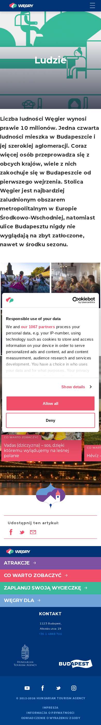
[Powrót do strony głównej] (21, 5)
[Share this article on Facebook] (11, 532)
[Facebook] (42, 688)
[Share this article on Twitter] (22, 532)
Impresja (50, 707)
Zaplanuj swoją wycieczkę (43, 588)
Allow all (50, 403)
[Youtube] (27, 688)
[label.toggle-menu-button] (95, 6)
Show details (73, 387)
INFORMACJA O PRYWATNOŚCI (50, 713)
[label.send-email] (33, 532)
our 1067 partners (38, 327)
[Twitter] (58, 688)
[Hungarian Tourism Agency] (25, 656)
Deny (50, 420)
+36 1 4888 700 (50, 634)
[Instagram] (73, 688)
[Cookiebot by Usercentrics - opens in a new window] (72, 300)
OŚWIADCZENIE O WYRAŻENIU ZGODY (50, 718)
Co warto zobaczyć (33, 575)
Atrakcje (17, 563)
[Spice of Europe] (76, 663)
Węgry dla (19, 600)
